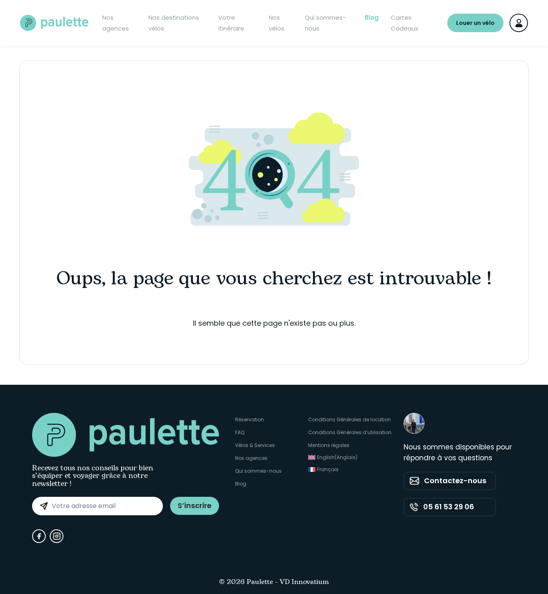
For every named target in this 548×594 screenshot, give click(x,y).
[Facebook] (39, 536)
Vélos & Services (255, 445)
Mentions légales (328, 445)
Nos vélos (276, 23)
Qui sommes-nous (325, 23)
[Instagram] (56, 536)
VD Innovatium (304, 582)
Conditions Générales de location (349, 419)
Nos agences (115, 23)
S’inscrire (194, 505)
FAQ (239, 432)
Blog (372, 17)
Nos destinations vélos (173, 23)
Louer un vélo (475, 23)
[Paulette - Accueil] (54, 23)
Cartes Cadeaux (404, 23)
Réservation (249, 419)
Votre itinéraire (231, 23)
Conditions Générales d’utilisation (350, 432)
